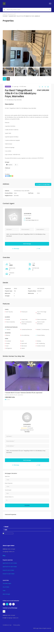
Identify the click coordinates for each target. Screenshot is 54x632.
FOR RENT (39, 291)
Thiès (4, 590)
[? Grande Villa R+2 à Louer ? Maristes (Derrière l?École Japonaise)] (27, 376)
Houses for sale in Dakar (8, 573)
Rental (6, 526)
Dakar (15, 193)
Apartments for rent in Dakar (10, 563)
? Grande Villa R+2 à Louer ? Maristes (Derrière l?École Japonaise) (23, 393)
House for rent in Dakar (8, 570)
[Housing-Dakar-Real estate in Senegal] (4, 3)
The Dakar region (7, 583)
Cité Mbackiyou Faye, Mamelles (14, 100)
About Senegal (6, 594)
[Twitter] (7, 176)
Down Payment (8, 483)
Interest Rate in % (9, 497)
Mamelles (16, 195)
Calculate (27, 505)
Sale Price (7, 476)
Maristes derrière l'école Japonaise (14, 395)
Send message (27, 243)
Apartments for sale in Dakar (10, 566)
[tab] (4, 79)
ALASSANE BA (27, 213)
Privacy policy (16, 625)
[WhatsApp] (11, 176)
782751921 (28, 218)
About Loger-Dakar (8, 545)
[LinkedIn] (9, 176)
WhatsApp (16, 248)
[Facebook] (5, 176)
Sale (6, 529)
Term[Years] (8, 490)
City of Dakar (6, 587)
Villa (33, 265)
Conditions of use (7, 625)
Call (39, 248)
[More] (12, 176)
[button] (27, 526)
